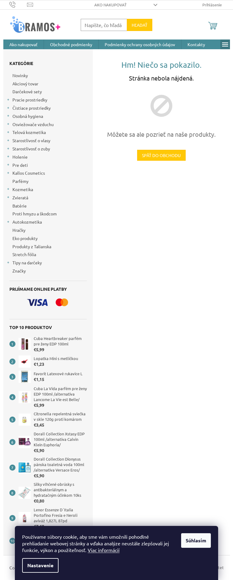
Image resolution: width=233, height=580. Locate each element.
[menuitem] (23, 44)
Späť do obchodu (161, 155)
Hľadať (139, 25)
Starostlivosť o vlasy (31, 140)
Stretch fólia (24, 254)
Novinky (20, 75)
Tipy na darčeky (27, 262)
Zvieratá (20, 197)
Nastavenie (40, 565)
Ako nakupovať (110, 4)
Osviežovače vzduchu (33, 124)
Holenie (20, 157)
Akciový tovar (25, 83)
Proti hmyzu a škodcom (34, 213)
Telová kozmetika (29, 132)
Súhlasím (196, 540)
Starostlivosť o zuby (31, 148)
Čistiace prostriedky (31, 108)
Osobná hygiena (27, 116)
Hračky (18, 230)
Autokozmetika (27, 222)
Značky (19, 270)
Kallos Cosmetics (28, 173)
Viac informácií (104, 550)
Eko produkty (25, 238)
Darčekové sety (27, 91)
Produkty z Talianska (31, 246)
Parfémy (20, 181)
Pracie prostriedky (29, 99)
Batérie (19, 205)
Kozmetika (22, 189)
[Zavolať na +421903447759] (18, 4)
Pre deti (20, 165)
